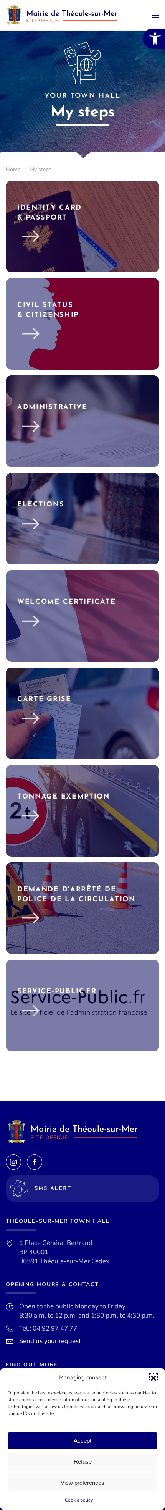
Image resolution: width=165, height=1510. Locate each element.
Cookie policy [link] (79, 1500)
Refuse (83, 1461)
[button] (153, 1378)
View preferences (82, 1482)
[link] (154, 39)
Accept (82, 1440)
